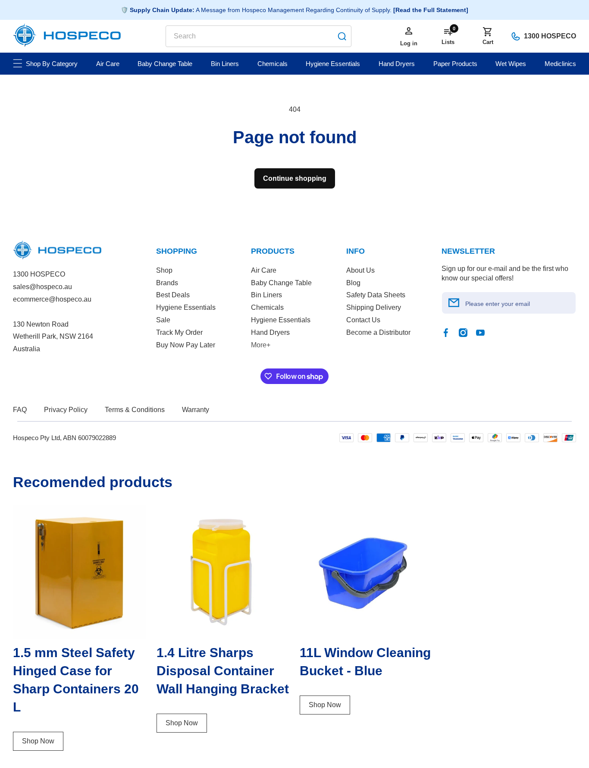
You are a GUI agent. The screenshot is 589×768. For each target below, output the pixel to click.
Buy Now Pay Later (185, 345)
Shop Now (38, 741)
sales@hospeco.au (42, 286)
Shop (164, 270)
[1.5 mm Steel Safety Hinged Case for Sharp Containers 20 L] (79, 572)
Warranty (195, 409)
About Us (360, 270)
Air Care (263, 270)
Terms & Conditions (135, 409)
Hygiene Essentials (186, 307)
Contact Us (363, 320)
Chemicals (267, 307)
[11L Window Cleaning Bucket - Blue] (366, 572)
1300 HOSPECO (550, 36)
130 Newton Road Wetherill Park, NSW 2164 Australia (53, 337)
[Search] (341, 36)
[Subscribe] (454, 303)
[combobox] (258, 36)
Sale (163, 320)
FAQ (20, 409)
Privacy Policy (66, 409)
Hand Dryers (270, 332)
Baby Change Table (281, 282)
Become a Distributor (378, 332)
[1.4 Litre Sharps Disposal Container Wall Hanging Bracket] (223, 572)
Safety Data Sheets (375, 295)
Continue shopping (294, 178)
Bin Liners (266, 295)
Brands (167, 282)
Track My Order (179, 332)
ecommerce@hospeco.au (52, 299)
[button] (487, 36)
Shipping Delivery (373, 307)
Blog (353, 282)
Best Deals (173, 295)
